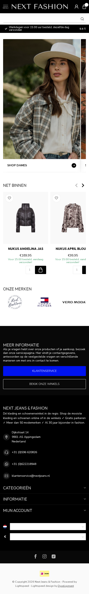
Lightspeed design (42, 586)
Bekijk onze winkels (44, 384)
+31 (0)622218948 (24, 464)
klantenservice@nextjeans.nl (31, 476)
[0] (84, 6)
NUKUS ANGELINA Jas (25, 249)
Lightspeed (22, 586)
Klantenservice (44, 371)
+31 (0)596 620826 (24, 452)
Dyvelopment (66, 586)
